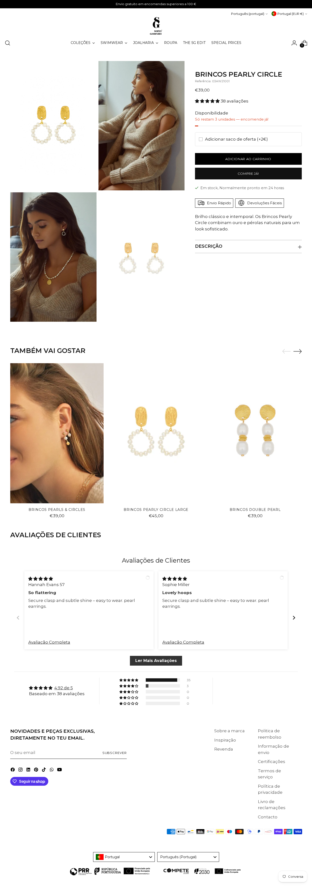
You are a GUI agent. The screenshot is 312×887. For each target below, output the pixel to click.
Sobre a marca (229, 730)
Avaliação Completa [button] (49, 642)
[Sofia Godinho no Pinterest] (36, 770)
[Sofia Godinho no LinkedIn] (29, 770)
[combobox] (124, 857)
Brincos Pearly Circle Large (156, 509)
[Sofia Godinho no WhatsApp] (52, 770)
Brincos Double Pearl (255, 509)
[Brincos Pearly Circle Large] (156, 433)
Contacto (267, 817)
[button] (208, 101)
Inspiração (225, 740)
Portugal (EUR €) (290, 14)
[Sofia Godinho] (156, 26)
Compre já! (248, 173)
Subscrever (114, 753)
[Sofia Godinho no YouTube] (60, 770)
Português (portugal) (247, 14)
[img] (40, 578)
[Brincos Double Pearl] (255, 433)
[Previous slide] (18, 617)
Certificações (271, 761)
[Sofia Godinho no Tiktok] (44, 770)
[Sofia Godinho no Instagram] (21, 770)
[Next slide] (294, 617)
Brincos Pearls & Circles (57, 509)
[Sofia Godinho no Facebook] (13, 770)
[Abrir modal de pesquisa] (7, 43)
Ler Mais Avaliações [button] (156, 660)
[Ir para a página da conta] (294, 43)
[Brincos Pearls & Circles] (57, 433)
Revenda (223, 749)
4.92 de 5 (63, 687)
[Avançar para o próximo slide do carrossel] (297, 351)
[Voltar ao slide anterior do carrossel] (286, 351)
